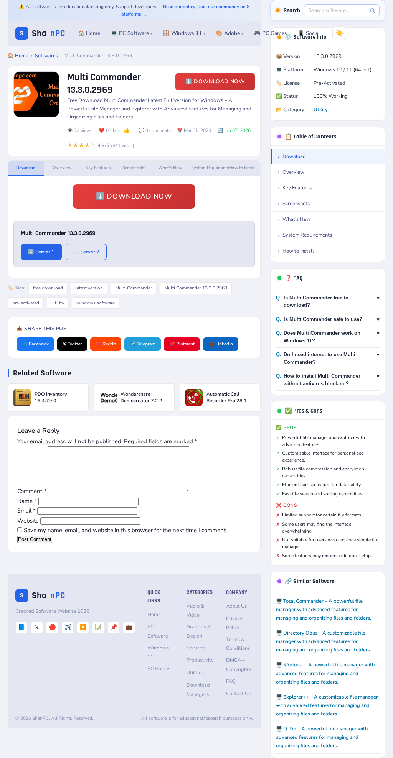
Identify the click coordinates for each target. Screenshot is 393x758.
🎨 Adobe (229, 33)
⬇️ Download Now (215, 81)
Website (28, 521)
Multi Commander (133, 288)
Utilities (195, 672)
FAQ (231, 681)
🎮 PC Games (270, 33)
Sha (42, 33)
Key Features (98, 168)
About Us (236, 606)
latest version (89, 288)
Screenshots (133, 168)
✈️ (67, 627)
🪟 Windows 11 (184, 33)
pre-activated (25, 303)
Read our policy (179, 6)
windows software (95, 303)
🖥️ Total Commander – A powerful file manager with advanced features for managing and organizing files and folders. (323, 610)
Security (196, 648)
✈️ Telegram (142, 344)
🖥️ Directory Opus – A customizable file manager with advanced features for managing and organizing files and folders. (323, 641)
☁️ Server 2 (86, 251)
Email (26, 511)
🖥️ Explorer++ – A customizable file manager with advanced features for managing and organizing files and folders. (327, 705)
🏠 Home (89, 33)
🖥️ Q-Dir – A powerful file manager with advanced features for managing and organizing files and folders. (322, 737)
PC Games (158, 668)
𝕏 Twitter (72, 344)
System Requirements (207, 168)
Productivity (200, 660)
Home (154, 614)
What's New (170, 168)
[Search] (372, 10)
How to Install (242, 168)
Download (26, 168)
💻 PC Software (131, 33)
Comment (31, 491)
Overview (62, 168)
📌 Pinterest (182, 344)
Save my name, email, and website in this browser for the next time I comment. (125, 530)
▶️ (83, 627)
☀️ (339, 33)
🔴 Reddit (106, 344)
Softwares (46, 55)
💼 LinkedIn (220, 344)
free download (48, 288)
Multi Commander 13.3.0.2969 (195, 288)
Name (27, 501)
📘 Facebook (35, 344)
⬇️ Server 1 (41, 251)
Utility (57, 303)
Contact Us (238, 693)
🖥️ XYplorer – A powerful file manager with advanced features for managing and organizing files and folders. (325, 673)
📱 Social (309, 33)
